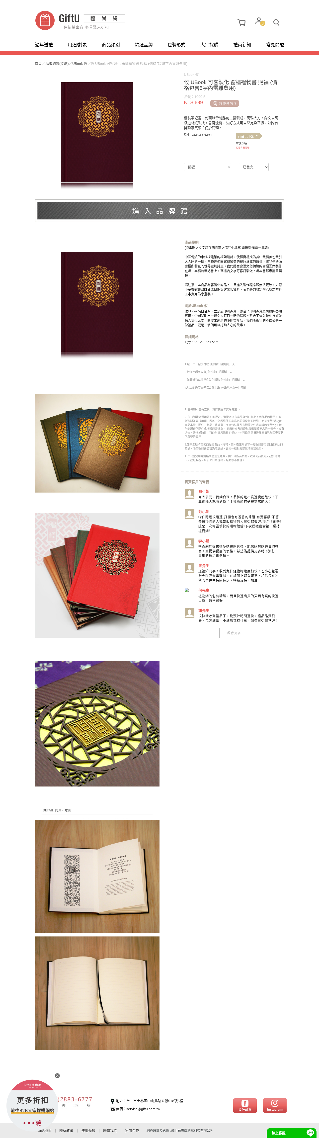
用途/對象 (77, 44)
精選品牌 (144, 44)
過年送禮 (44, 44)
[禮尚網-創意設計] (245, 1105)
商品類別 (111, 44)
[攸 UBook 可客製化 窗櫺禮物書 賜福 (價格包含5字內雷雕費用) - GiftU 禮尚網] (97, 20)
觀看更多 (234, 633)
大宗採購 (209, 44)
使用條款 (88, 1131)
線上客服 (279, 1133)
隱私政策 (66, 1131)
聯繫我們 (110, 1131)
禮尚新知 (242, 44)
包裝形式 (176, 44)
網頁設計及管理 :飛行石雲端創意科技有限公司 (180, 1130)
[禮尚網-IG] (275, 1105)
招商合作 (132, 1131)
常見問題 (275, 44)
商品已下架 (248, 136)
